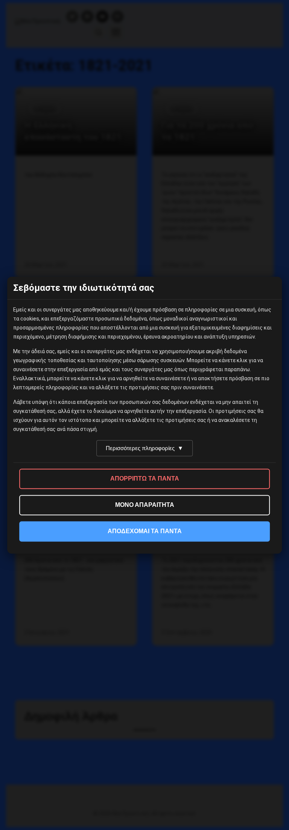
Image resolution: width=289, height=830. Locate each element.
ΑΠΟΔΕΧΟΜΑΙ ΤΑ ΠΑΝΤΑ (145, 531)
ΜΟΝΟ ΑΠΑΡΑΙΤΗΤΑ (144, 505)
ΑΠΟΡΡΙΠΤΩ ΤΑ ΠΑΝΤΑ (144, 478)
